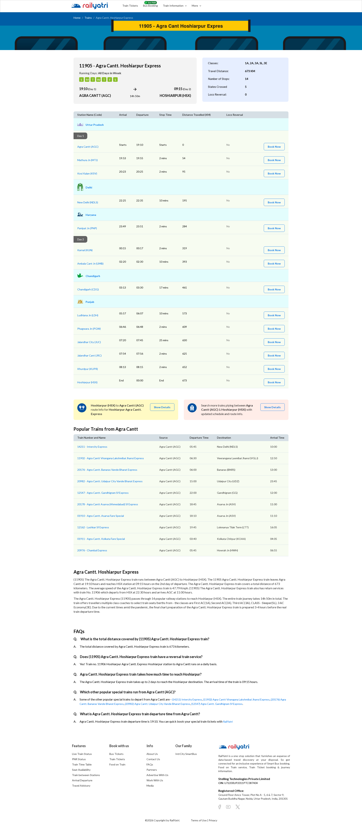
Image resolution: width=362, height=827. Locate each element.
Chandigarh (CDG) (88, 289)
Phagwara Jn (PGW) (89, 328)
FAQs (149, 764)
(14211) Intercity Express (187, 699)
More (195, 5)
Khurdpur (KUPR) (87, 368)
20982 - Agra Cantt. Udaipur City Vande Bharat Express (110, 481)
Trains (88, 17)
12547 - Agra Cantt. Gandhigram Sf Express (103, 492)
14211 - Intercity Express (92, 446)
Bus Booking (150, 5)
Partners (151, 769)
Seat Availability (81, 769)
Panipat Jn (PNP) (87, 228)
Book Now (274, 146)
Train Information (173, 5)
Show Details (162, 407)
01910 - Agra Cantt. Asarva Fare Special (100, 515)
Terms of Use (199, 820)
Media (150, 785)
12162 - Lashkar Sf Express (93, 527)
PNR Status (79, 759)
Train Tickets (130, 5)
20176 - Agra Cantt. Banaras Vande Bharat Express (107, 469)
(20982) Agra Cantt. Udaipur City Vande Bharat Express (157, 703)
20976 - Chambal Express (92, 550)
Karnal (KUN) (85, 250)
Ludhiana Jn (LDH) (87, 315)
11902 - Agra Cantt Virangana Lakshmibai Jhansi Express (110, 458)
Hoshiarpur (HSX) (87, 382)
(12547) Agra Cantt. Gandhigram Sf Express (216, 703)
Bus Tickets (116, 753)
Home (77, 17)
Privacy (213, 820)
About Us (152, 753)
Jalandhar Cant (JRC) (89, 355)
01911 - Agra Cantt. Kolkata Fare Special (101, 538)
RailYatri (228, 721)
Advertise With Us (157, 775)
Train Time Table (82, 764)
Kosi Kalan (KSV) (87, 173)
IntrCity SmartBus (186, 753)
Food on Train (117, 764)
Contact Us (153, 759)
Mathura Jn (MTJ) (87, 160)
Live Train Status (82, 753)
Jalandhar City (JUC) (89, 342)
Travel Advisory (81, 785)
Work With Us (154, 780)
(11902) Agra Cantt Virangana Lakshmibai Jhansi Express (236, 699)
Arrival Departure (82, 780)
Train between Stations (86, 775)
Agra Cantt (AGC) (87, 146)
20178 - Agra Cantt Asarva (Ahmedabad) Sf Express (107, 504)
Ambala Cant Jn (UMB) (90, 263)
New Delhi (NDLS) (87, 202)
